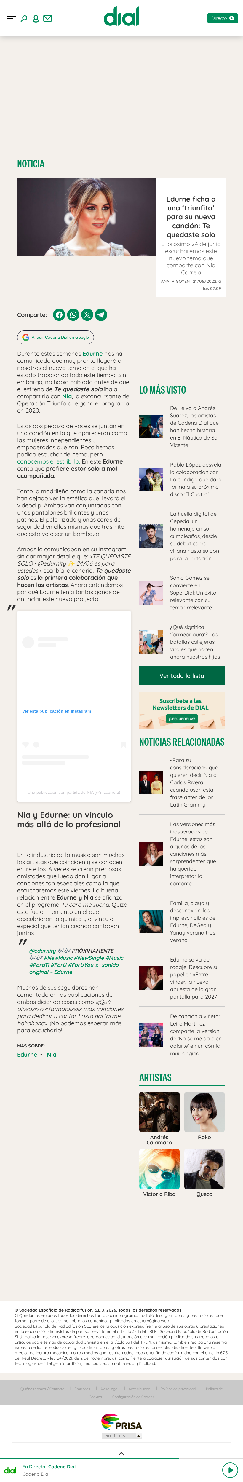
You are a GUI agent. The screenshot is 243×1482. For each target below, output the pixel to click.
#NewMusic (58, 957)
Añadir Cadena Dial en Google (60, 337)
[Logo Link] (121, 16)
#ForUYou (80, 965)
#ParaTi (39, 965)
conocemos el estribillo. (48, 461)
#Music (114, 957)
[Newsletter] (48, 18)
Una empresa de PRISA (121, 1421)
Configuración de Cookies (133, 1397)
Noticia (30, 164)
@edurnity (42, 950)
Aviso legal (109, 1389)
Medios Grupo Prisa (121, 1435)
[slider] (121, 1458)
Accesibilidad (139, 1389)
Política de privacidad (178, 1389)
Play (230, 1470)
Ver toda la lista (181, 675)
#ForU (58, 965)
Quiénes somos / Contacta (42, 1389)
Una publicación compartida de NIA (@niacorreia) (74, 792)
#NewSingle (89, 957)
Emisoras (82, 1389)
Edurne (27, 1054)
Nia (51, 1054)
